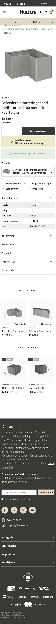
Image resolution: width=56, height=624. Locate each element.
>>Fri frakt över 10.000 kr (27, 22)
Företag (20, 3)
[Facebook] (4, 510)
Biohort (5, 97)
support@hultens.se (17, 525)
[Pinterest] (23, 510)
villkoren (26, 499)
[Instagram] (14, 510)
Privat (7, 3)
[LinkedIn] (32, 510)
